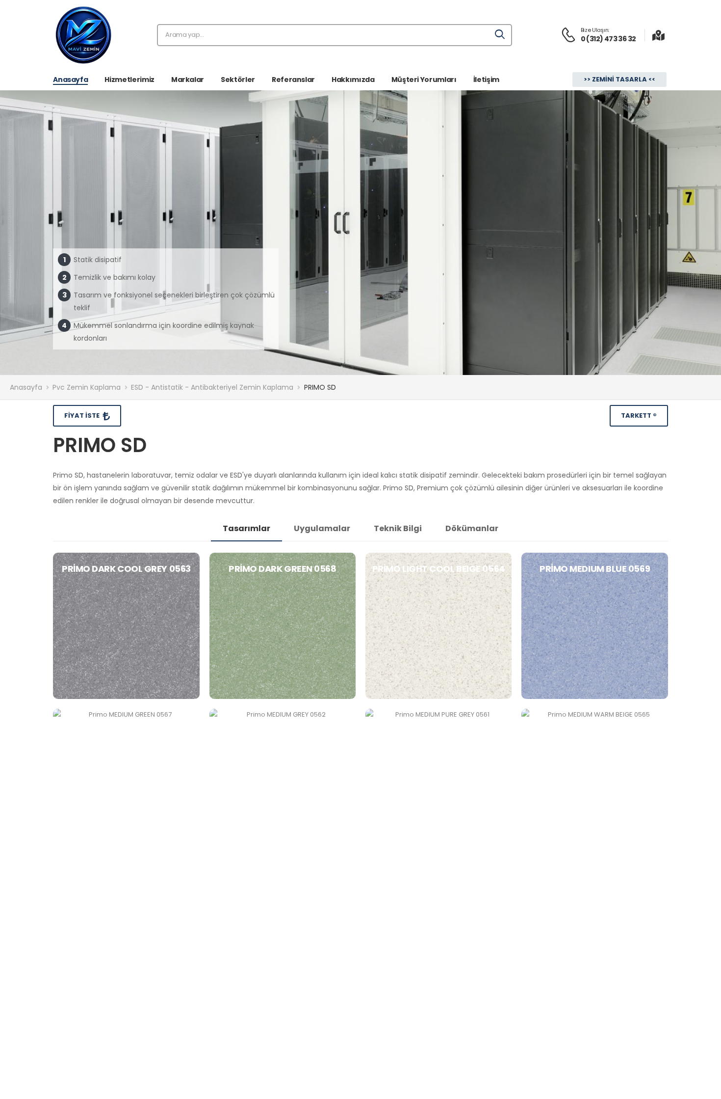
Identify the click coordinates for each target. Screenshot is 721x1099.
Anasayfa (70, 79)
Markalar (187, 79)
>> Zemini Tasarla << (619, 79)
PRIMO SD (320, 387)
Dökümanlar (471, 528)
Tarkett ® (639, 415)
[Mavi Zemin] (83, 34)
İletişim (486, 79)
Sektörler (238, 79)
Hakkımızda (353, 79)
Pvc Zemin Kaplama (86, 387)
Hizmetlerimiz (129, 79)
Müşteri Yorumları (424, 79)
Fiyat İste (82, 415)
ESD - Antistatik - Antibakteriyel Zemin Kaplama (212, 387)
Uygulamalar (322, 528)
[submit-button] (500, 35)
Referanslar (293, 79)
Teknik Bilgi (398, 528)
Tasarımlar (246, 528)
